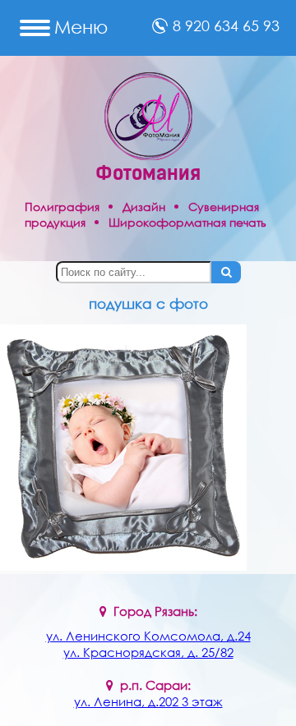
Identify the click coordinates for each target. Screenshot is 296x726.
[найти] (226, 272)
